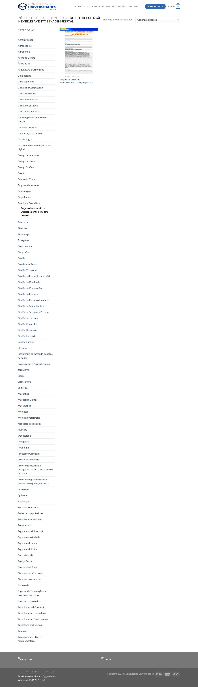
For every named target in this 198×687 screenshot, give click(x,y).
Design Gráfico (26, 167)
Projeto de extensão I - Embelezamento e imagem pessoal (34, 212)
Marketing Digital (27, 399)
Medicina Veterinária (29, 417)
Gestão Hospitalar (27, 329)
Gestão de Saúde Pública (31, 306)
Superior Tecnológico (29, 600)
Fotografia (23, 240)
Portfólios (90, 6)
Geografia (23, 252)
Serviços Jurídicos (27, 567)
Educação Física (26, 179)
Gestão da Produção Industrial (34, 276)
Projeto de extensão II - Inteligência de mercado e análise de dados (35, 469)
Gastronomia (25, 246)
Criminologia (25, 139)
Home (78, 6)
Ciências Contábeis (28, 105)
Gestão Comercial (27, 270)
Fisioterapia (24, 234)
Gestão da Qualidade (29, 282)
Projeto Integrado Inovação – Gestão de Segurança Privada (33, 481)
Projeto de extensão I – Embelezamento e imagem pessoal (76, 81)
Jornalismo (23, 369)
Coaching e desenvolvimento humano (33, 119)
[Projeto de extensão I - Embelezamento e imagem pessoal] (79, 51)
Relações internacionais (30, 519)
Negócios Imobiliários (29, 423)
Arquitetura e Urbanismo (31, 69)
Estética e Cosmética (48, 18)
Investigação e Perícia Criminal (34, 363)
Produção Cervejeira (28, 459)
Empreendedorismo (28, 185)
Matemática (24, 405)
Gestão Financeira (27, 324)
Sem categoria (25, 555)
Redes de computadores (30, 513)
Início (22, 18)
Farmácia (23, 222)
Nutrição (22, 429)
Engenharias (24, 197)
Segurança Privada (27, 543)
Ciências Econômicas (29, 111)
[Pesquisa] (141, 6)
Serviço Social (25, 561)
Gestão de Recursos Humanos (34, 299)
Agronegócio (25, 45)
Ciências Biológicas (28, 99)
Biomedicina (24, 75)
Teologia (22, 630)
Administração (25, 39)
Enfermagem (24, 191)
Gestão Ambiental (27, 264)
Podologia (23, 447)
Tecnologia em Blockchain (32, 612)
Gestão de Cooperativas (30, 288)
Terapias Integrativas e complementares (30, 638)
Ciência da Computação (30, 87)
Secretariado (24, 525)
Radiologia (23, 501)
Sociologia (23, 584)
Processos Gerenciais (29, 453)
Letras (21, 375)
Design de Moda (26, 161)
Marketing (23, 393)
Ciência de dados (27, 93)
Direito (21, 173)
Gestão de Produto (28, 294)
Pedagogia (23, 441)
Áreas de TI (24, 63)
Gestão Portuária (27, 335)
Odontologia (24, 435)
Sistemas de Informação (30, 573)
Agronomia (24, 51)
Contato (132, 6)
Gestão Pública (26, 341)
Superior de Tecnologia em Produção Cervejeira (32, 593)
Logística (23, 387)
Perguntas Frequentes (112, 6)
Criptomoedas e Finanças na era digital (34, 147)
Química (22, 495)
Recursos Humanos (28, 507)
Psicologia (23, 489)
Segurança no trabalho (29, 537)
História (22, 347)
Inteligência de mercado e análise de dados (35, 355)
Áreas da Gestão (26, 57)
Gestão (22, 258)
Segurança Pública (27, 549)
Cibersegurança (26, 81)
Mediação (23, 411)
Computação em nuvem (30, 133)
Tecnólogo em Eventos (30, 624)
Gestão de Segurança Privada (33, 311)
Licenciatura (24, 381)
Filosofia (22, 228)
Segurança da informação (31, 531)
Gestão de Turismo (28, 317)
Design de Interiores (28, 155)
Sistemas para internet (29, 579)
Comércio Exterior (27, 127)
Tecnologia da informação (31, 606)
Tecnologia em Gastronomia (33, 618)
